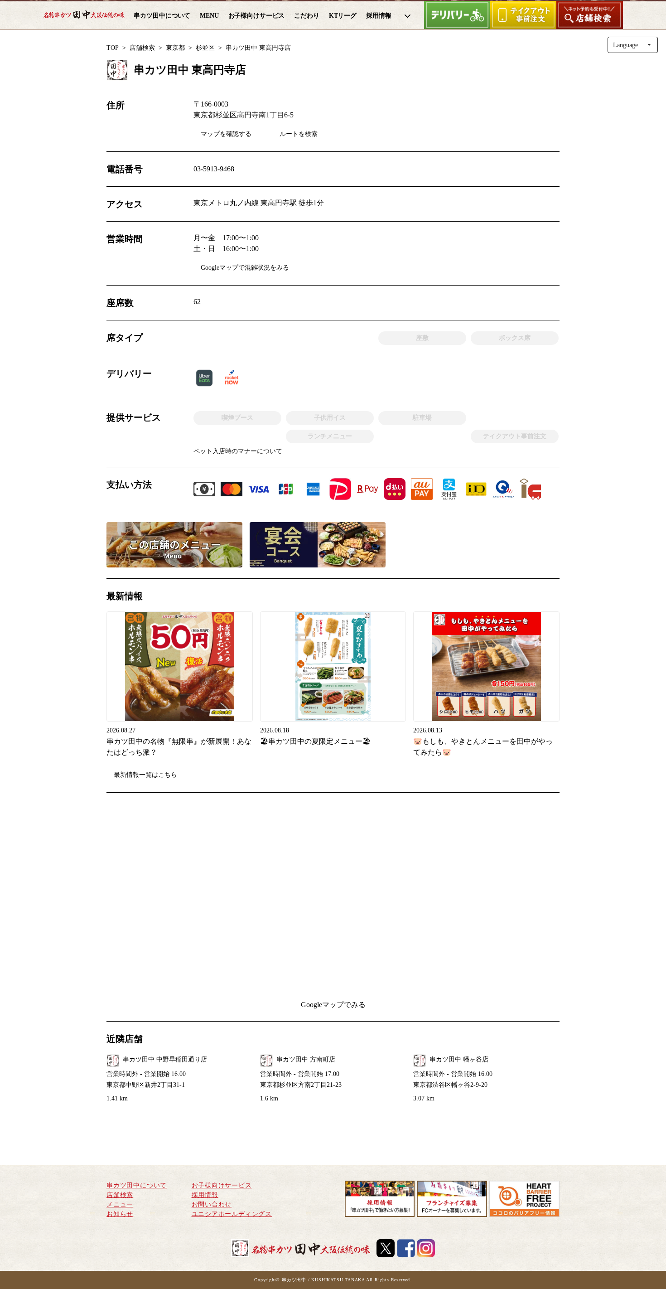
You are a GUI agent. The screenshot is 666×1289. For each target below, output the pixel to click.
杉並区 (205, 47)
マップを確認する (226, 134)
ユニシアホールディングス (232, 1214)
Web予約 (527, 66)
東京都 (175, 47)
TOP (112, 47)
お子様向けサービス (222, 1185)
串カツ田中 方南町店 (305, 1059)
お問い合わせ (212, 1204)
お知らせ (119, 1214)
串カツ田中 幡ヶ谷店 (459, 1059)
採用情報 (205, 1195)
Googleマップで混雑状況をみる (245, 267)
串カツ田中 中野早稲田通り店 (165, 1059)
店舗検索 (142, 47)
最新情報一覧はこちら (145, 774)
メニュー (119, 1204)
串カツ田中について (136, 1185)
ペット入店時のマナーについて (237, 451)
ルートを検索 (299, 134)
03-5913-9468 (213, 169)
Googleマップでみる (333, 1004)
